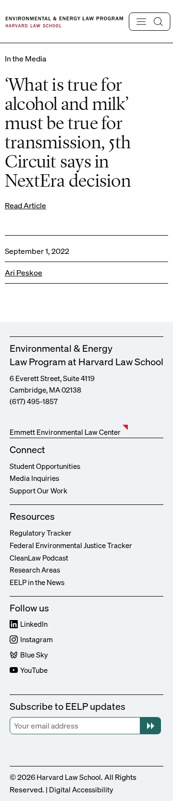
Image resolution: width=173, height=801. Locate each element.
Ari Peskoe (23, 272)
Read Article (25, 205)
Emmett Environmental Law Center (65, 432)
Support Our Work (38, 490)
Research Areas (35, 569)
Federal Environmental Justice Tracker (71, 545)
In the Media (25, 58)
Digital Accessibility (81, 789)
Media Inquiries (34, 478)
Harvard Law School (69, 777)
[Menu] (150, 21)
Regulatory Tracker (41, 533)
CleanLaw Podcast (39, 557)
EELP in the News (37, 582)
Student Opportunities (45, 466)
